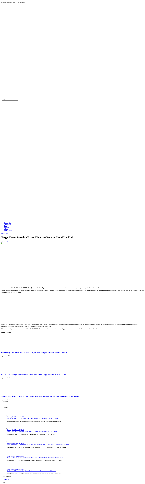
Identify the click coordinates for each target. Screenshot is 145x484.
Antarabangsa (11, 443)
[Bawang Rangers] (72, 98)
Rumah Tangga (8, 230)
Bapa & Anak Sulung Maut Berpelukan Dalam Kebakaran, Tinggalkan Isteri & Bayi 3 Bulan (33, 375)
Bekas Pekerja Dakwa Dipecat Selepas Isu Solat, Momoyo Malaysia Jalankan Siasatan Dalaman (34, 353)
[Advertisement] (72, 209)
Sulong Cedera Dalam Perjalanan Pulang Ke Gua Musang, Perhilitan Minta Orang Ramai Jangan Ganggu (35, 457)
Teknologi (6, 227)
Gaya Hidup (7, 224)
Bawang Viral (7, 223)
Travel (5, 226)
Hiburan (6, 229)
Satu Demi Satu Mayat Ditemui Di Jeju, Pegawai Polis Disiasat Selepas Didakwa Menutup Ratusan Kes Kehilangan (40, 396)
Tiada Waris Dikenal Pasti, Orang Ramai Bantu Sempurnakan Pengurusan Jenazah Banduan (31, 471)
